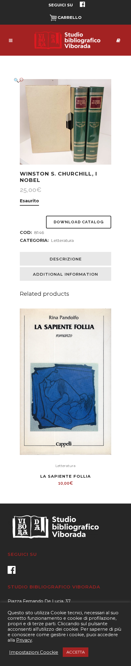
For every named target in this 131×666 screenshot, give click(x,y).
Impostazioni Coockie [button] (33, 652)
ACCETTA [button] (75, 652)
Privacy (24, 640)
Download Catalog (79, 222)
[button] (59, 80)
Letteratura (62, 240)
